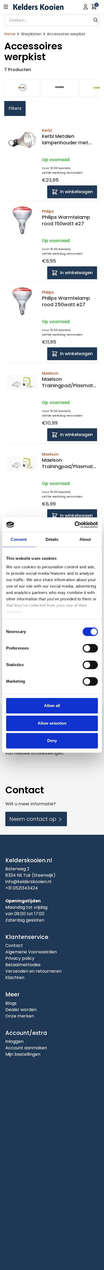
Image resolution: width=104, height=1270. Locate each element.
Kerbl (47, 130)
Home (9, 34)
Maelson (50, 373)
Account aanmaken (26, 1048)
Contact (14, 945)
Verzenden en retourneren (33, 971)
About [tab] (85, 539)
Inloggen (14, 1041)
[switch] (90, 648)
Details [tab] (52, 539)
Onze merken (19, 1016)
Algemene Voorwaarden (31, 952)
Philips (48, 211)
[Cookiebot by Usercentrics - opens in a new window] (75, 524)
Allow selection (52, 723)
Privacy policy (19, 958)
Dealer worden (21, 1010)
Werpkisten (31, 34)
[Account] (85, 6)
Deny (52, 740)
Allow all (52, 705)
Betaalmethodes (23, 965)
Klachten (14, 977)
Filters (15, 108)
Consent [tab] (19, 539)
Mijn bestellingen (22, 1054)
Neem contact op (33, 819)
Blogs (11, 1003)
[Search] (95, 19)
